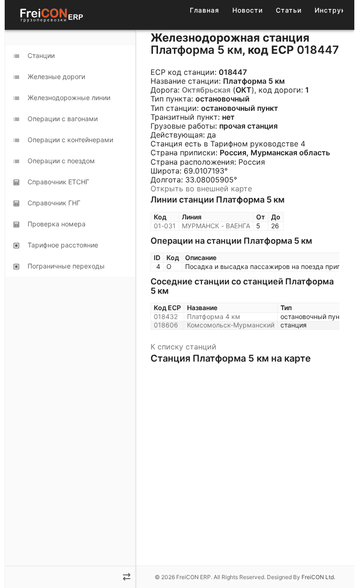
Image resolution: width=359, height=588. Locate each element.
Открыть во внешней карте (201, 188)
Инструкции (337, 10)
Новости (247, 10)
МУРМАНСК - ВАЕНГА (216, 226)
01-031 (165, 226)
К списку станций (183, 346)
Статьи (289, 10)
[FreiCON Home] (51, 14)
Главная (204, 10)
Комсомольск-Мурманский (230, 325)
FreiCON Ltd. (318, 577)
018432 (166, 316)
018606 (166, 325)
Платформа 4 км (213, 316)
